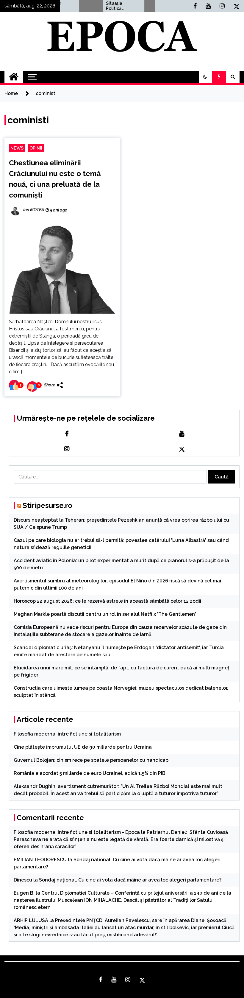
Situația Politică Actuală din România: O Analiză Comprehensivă (111, 6)
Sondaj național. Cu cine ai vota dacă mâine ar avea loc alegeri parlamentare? (130, 880)
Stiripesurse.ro (47, 505)
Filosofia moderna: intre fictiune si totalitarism (67, 734)
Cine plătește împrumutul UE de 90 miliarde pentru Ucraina (83, 747)
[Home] (13, 77)
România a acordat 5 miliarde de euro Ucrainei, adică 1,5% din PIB (89, 773)
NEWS (17, 147)
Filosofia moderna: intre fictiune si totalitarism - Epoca (77, 832)
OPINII (35, 147)
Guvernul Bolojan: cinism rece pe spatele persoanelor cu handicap (91, 760)
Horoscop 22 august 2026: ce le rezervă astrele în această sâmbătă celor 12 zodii (107, 601)
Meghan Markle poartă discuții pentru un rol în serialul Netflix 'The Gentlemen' (105, 614)
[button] (205, 77)
